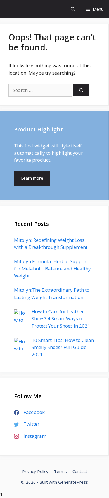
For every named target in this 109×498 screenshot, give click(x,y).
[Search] (81, 90)
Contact (79, 471)
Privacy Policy (35, 471)
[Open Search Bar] (72, 9)
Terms (60, 471)
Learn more (32, 178)
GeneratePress (73, 482)
